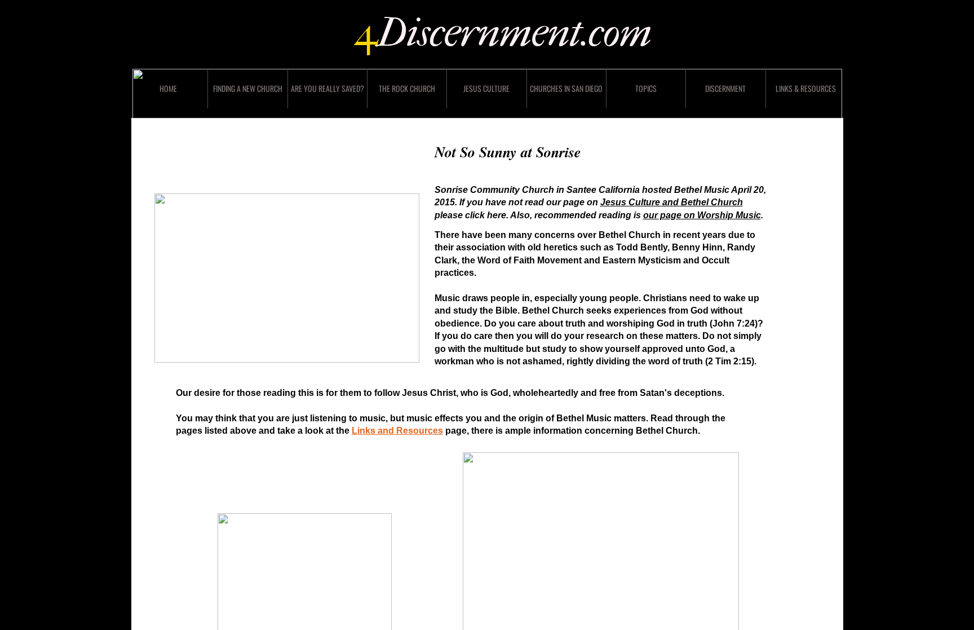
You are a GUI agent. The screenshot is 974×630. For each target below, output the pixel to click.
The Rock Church (407, 88)
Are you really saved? (327, 88)
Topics (646, 88)
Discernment (725, 88)
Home (168, 88)
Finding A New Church (247, 88)
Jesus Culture (486, 88)
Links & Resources (806, 88)
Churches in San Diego (566, 88)
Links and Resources (397, 430)
